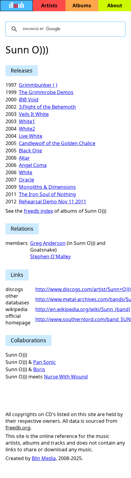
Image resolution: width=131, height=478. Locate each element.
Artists (49, 5)
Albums (82, 5)
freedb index (38, 211)
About (114, 5)
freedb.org (17, 427)
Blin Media (44, 458)
